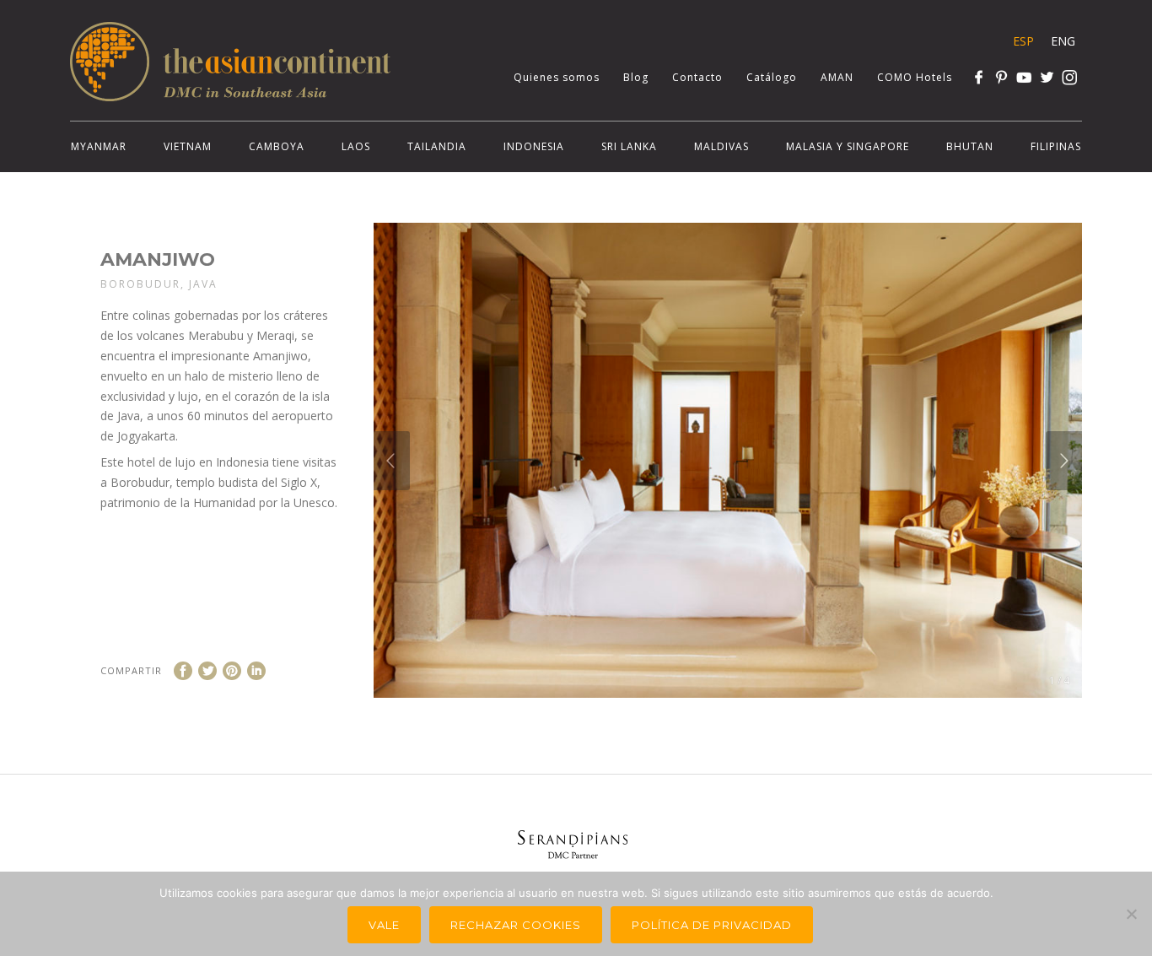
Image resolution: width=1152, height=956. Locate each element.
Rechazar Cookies (515, 925)
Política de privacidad (712, 925)
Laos (356, 146)
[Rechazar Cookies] (1130, 913)
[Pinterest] (1001, 77)
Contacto (697, 77)
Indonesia (533, 146)
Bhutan (969, 146)
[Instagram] (1069, 77)
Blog (636, 77)
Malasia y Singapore (847, 146)
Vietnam (188, 146)
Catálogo (771, 77)
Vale (384, 925)
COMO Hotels (914, 77)
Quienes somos (557, 77)
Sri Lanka (629, 146)
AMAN (837, 77)
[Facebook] (978, 77)
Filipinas (1056, 146)
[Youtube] (1024, 77)
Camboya (276, 146)
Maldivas (721, 146)
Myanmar (99, 146)
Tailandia (436, 146)
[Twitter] (1047, 77)
